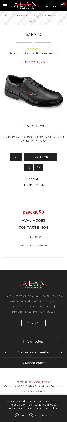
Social (33, 179)
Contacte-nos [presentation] (34, 227)
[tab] (33, 212)
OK (23, 415)
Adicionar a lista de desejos (38, 167)
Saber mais (43, 415)
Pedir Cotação (33, 62)
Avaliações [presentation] (33, 220)
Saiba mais (34, 323)
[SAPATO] (24, 43)
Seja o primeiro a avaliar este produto (33, 53)
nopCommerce (41, 381)
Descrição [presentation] (33, 212)
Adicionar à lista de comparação (28, 167)
